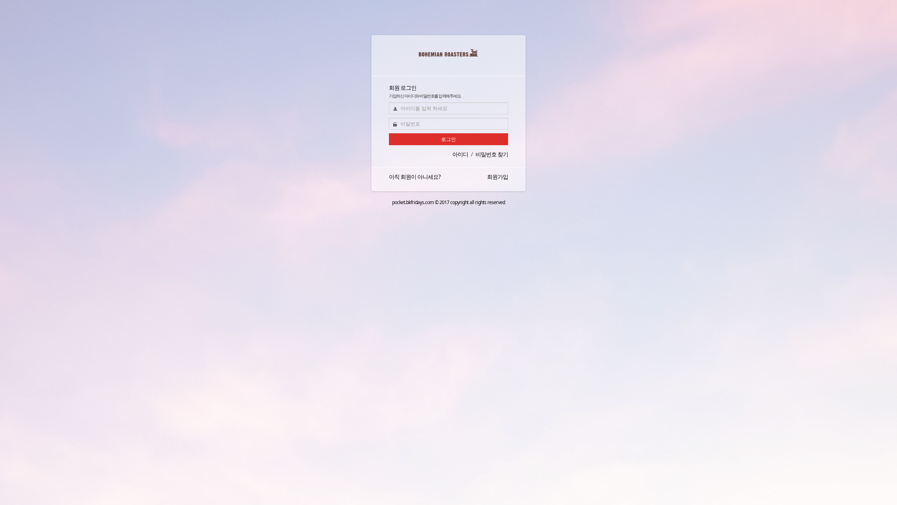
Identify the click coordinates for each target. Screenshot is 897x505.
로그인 (448, 139)
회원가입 (497, 177)
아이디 (460, 154)
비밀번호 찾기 (491, 154)
